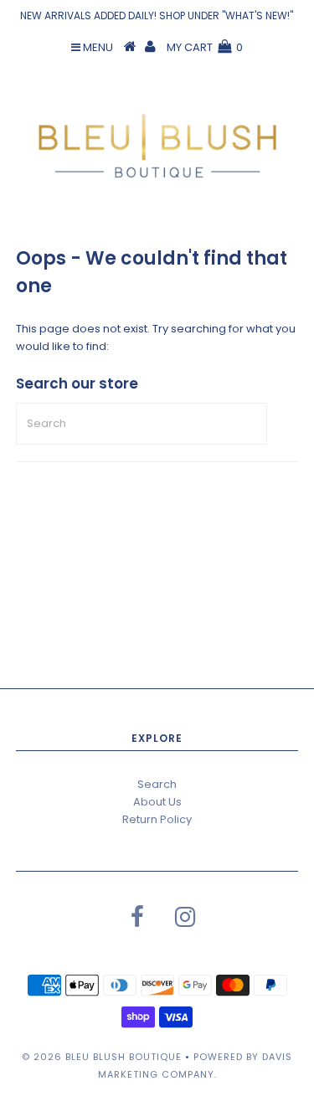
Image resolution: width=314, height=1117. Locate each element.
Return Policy (157, 819)
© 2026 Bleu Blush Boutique (102, 1056)
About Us (157, 802)
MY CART (205, 47)
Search (157, 784)
